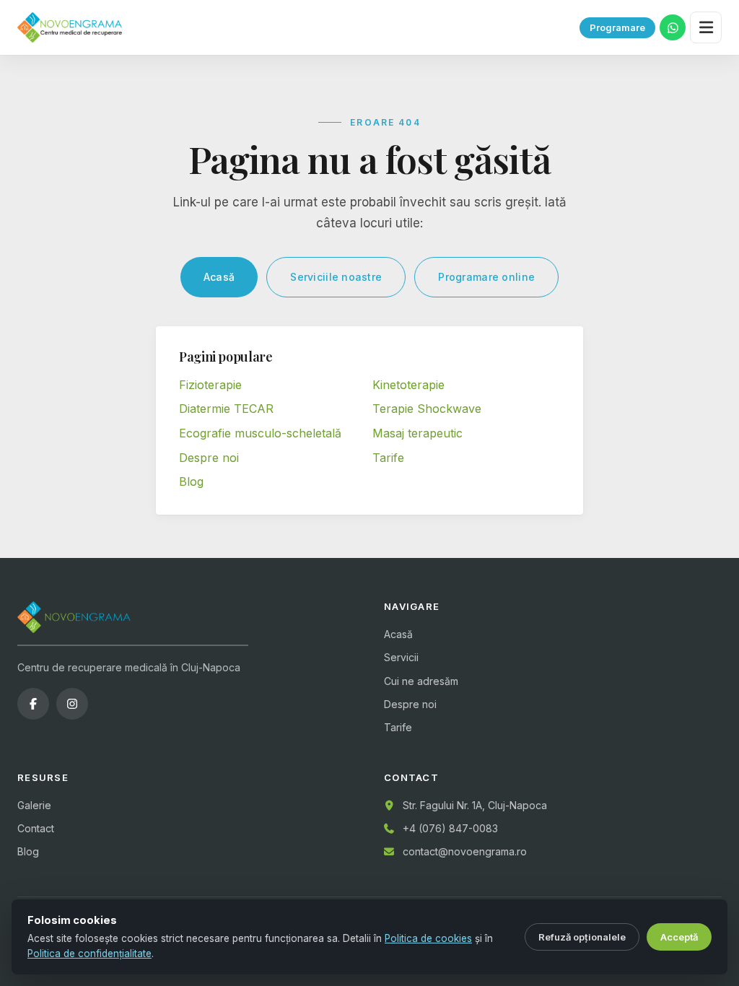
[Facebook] (33, 704)
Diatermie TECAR (226, 408)
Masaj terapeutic (417, 433)
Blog (191, 481)
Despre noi (209, 457)
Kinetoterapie (408, 385)
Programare (617, 27)
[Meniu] (706, 27)
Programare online (486, 277)
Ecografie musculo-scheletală (260, 433)
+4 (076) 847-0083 (450, 828)
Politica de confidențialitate (89, 953)
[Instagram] (72, 704)
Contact (35, 828)
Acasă (219, 277)
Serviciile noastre (336, 277)
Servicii (401, 657)
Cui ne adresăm (421, 681)
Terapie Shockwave (426, 408)
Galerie (34, 805)
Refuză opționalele (582, 937)
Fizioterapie (210, 385)
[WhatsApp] (673, 27)
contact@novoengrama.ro (465, 851)
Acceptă (679, 937)
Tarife (388, 457)
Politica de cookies (428, 938)
